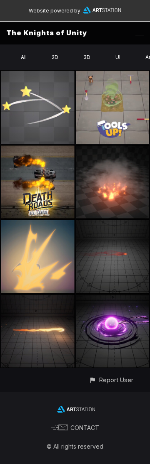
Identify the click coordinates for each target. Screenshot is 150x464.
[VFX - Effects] (37, 224)
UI (117, 57)
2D (55, 57)
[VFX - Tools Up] (112, 75)
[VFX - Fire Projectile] (37, 298)
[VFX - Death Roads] (37, 149)
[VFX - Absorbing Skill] (112, 298)
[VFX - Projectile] (112, 224)
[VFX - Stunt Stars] (37, 75)
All (24, 57)
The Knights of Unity (46, 33)
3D (86, 57)
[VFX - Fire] (112, 149)
